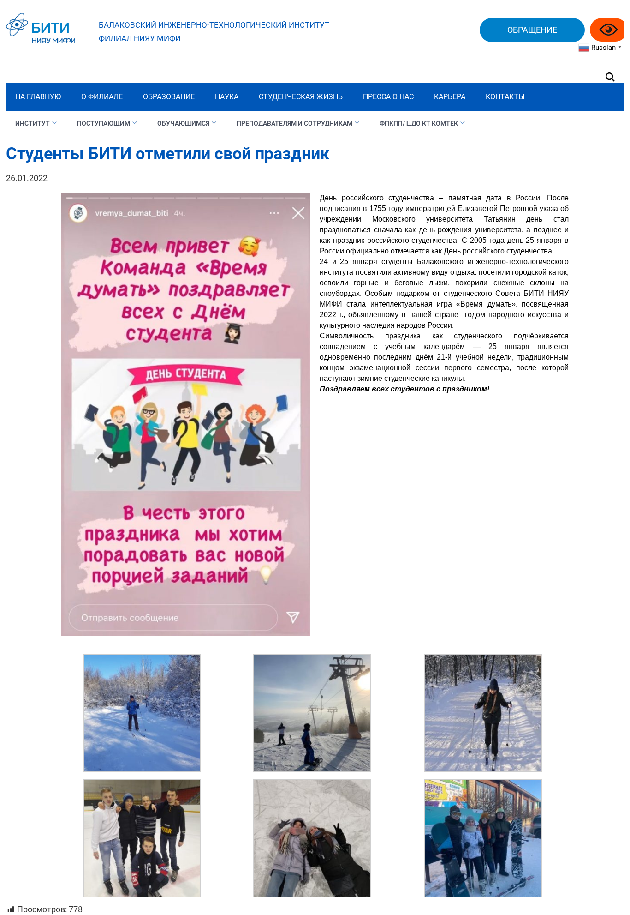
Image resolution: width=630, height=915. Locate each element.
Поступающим (103, 123)
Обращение (532, 30)
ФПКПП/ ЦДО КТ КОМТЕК (419, 123)
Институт (32, 123)
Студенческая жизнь (301, 96)
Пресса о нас (388, 96)
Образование (169, 96)
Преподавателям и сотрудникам (294, 123)
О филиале (102, 96)
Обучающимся (183, 123)
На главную (38, 96)
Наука (226, 96)
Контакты (505, 96)
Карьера (449, 96)
